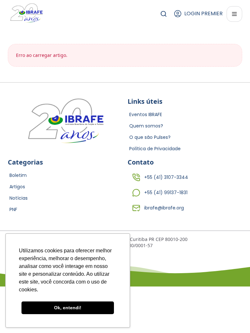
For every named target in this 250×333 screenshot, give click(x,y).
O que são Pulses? (150, 137)
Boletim (18, 175)
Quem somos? (146, 126)
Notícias (18, 198)
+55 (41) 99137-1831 (166, 192)
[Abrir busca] (163, 13)
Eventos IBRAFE (145, 114)
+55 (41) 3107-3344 (166, 177)
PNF (13, 209)
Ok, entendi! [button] (67, 307)
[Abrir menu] (234, 14)
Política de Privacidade (155, 148)
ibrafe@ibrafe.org (164, 208)
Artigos (17, 186)
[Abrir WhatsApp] (233, 316)
